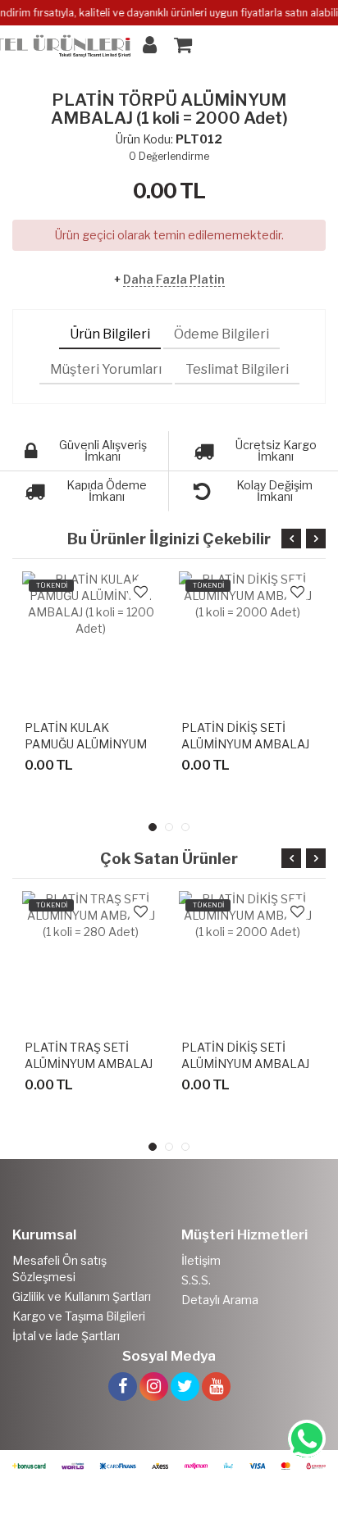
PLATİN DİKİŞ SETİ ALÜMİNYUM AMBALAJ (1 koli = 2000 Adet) (245, 744)
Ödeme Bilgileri (221, 334)
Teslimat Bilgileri (237, 369)
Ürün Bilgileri (110, 334)
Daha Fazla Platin (174, 279)
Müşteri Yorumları (106, 369)
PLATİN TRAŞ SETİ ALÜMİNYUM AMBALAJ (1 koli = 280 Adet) (89, 1063)
